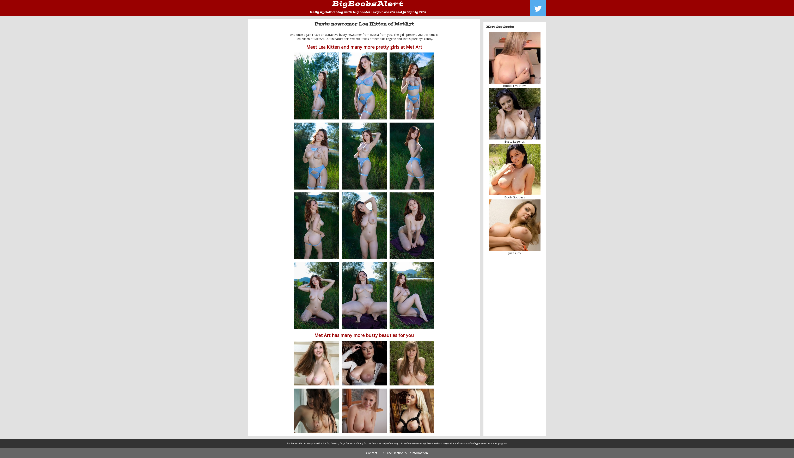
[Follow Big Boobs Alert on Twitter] (538, 8)
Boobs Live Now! (514, 86)
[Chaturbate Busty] (514, 58)
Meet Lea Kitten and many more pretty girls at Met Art (364, 47)
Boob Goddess (514, 197)
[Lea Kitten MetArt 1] (316, 85)
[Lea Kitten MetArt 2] (412, 85)
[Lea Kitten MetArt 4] (316, 156)
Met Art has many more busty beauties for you (364, 335)
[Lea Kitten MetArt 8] (364, 225)
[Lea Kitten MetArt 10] (316, 295)
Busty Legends (514, 141)
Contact (371, 453)
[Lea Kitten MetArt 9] (412, 225)
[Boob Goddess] (514, 169)
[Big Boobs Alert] (368, 5)
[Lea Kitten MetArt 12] (412, 295)
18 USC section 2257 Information (405, 453)
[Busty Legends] (514, 114)
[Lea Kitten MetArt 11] (364, 295)
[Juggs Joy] (514, 225)
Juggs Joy (514, 253)
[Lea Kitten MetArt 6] (412, 156)
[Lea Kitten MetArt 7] (316, 225)
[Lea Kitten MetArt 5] (364, 156)
